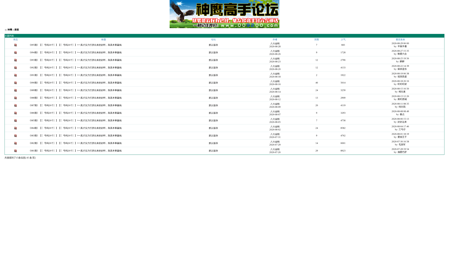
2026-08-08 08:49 (400, 111)
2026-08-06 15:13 (400, 119)
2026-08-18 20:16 (400, 81)
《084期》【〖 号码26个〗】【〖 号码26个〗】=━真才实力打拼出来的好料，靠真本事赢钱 (75, 128)
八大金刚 (275, 43)
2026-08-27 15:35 (400, 51)
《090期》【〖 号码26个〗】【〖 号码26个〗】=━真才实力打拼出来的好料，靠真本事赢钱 (75, 82)
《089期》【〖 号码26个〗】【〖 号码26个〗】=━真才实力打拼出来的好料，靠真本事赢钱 (75, 90)
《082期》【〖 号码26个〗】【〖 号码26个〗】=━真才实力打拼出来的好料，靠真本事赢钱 (75, 143)
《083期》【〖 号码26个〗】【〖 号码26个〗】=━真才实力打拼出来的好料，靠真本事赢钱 (75, 135)
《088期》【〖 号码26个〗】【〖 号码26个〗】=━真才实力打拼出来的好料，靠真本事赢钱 (75, 97)
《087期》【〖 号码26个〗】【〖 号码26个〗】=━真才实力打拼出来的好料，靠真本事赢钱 (75, 105)
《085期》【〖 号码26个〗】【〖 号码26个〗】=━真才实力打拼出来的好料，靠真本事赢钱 (75, 120)
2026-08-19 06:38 (400, 73)
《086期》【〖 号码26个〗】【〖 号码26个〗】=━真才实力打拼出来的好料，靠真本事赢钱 (75, 113)
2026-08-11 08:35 (400, 103)
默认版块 (213, 45)
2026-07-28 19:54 (400, 149)
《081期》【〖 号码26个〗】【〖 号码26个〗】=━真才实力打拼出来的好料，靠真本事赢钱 (75, 150)
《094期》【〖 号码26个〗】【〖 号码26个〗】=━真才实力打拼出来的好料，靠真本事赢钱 (75, 52)
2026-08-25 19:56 (400, 58)
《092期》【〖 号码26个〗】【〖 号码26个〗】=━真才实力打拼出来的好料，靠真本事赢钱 (75, 67)
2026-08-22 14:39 (400, 66)
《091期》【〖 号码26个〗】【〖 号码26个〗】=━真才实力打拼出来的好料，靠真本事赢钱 (75, 75)
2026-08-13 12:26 (400, 96)
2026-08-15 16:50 (400, 88)
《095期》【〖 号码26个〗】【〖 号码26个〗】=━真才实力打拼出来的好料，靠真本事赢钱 (75, 45)
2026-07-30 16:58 (400, 141)
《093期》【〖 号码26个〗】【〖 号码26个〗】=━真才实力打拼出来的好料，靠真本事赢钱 (75, 60)
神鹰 (10, 29)
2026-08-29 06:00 (400, 43)
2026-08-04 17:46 (400, 126)
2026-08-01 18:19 (400, 134)
